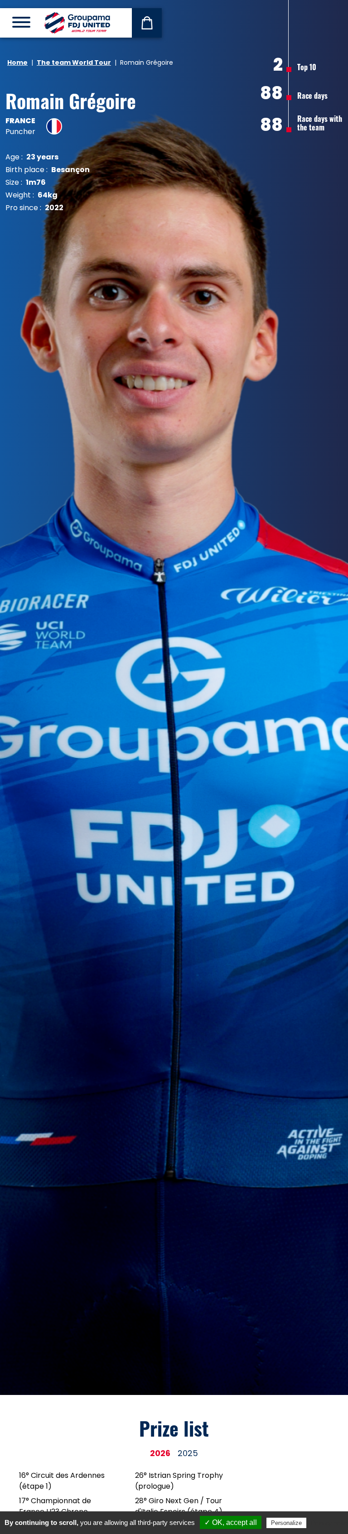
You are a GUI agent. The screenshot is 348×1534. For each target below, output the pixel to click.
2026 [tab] (160, 1453)
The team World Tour (74, 62)
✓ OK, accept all (230, 1522)
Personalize (286, 1523)
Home (17, 62)
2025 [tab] (188, 1453)
